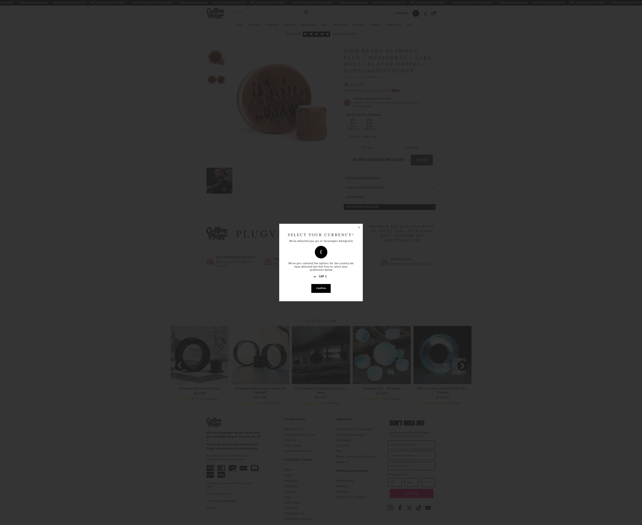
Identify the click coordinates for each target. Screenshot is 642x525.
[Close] (359, 227)
